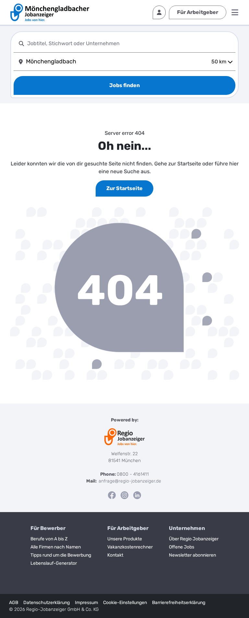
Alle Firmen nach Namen (55, 547)
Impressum (86, 602)
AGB (13, 602)
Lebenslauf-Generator (53, 563)
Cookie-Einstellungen (125, 602)
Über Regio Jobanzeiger (194, 539)
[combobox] (130, 43)
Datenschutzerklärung (46, 602)
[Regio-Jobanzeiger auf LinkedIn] (137, 495)
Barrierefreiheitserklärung (178, 602)
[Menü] (235, 12)
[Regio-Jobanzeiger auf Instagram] (124, 495)
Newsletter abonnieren (192, 555)
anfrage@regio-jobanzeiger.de (130, 481)
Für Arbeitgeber (197, 12)
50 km (218, 61)
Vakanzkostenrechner (130, 547)
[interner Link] (49, 12)
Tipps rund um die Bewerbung (60, 555)
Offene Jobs (181, 547)
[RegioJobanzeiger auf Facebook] (112, 495)
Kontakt (115, 555)
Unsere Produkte (124, 539)
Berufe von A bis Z (48, 539)
